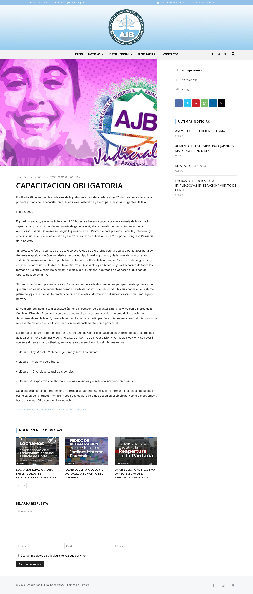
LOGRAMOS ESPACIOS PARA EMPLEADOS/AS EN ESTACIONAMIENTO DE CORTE (36, 473)
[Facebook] (212, 54)
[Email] (221, 103)
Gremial (20, 463)
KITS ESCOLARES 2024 (190, 166)
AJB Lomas (194, 70)
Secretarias (146, 54)
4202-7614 (42, 2)
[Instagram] (219, 54)
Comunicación (122, 463)
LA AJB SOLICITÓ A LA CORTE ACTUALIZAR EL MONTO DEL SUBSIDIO (84, 473)
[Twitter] (225, 54)
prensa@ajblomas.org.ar (72, 2)
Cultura (179, 171)
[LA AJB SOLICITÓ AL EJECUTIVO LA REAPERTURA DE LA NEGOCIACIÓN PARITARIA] (136, 451)
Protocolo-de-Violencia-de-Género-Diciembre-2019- (44, 409)
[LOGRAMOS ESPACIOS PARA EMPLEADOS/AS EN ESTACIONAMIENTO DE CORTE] (37, 451)
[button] (233, 54)
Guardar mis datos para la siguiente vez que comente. (53, 555)
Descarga (81, 409)
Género (42, 177)
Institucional (119, 54)
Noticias (94, 54)
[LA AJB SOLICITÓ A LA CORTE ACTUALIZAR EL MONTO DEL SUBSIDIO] (86, 451)
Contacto (170, 54)
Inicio (79, 54)
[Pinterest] (196, 103)
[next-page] (24, 485)
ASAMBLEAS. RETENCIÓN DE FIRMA (200, 131)
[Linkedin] (213, 103)
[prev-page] (18, 485)
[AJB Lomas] (126, 27)
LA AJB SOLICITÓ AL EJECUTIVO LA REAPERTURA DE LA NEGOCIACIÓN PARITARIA (135, 473)
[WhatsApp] (204, 103)
